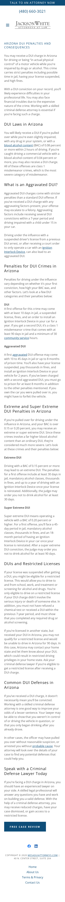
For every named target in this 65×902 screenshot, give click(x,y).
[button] (8, 25)
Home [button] (33, 867)
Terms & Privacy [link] (32, 877)
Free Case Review (25, 826)
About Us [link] (33, 872)
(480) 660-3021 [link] (32, 11)
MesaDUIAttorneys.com (43, 855)
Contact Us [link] (32, 882)
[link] (32, 25)
